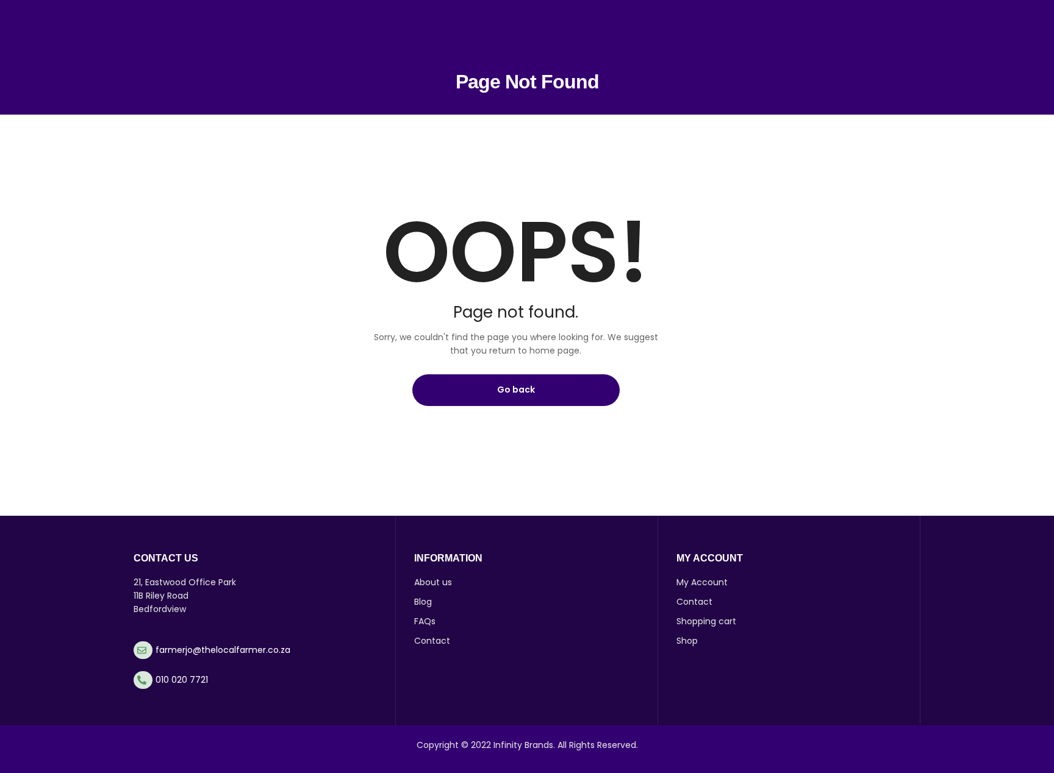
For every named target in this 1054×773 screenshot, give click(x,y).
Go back (516, 389)
